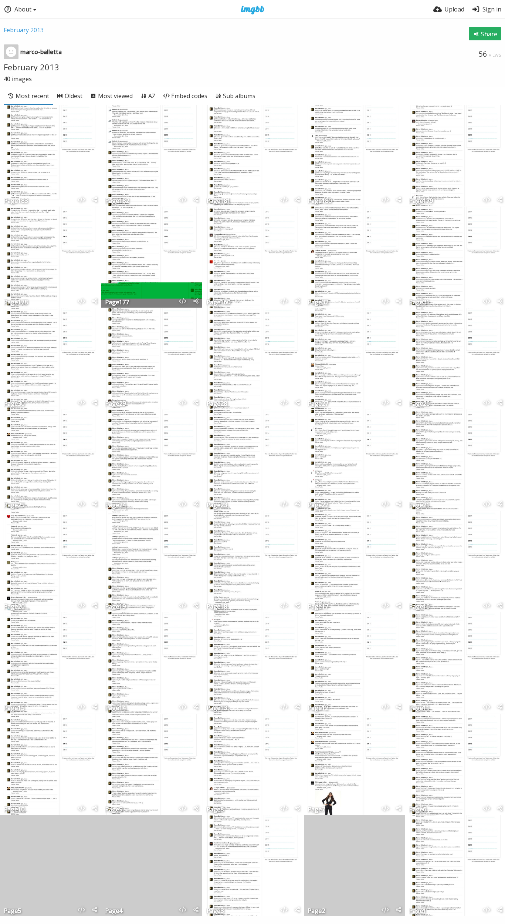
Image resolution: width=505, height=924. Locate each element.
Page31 (419, 302)
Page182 (117, 201)
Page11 (419, 708)
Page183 (16, 201)
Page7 (316, 809)
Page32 (318, 302)
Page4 (113, 911)
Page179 (421, 201)
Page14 (115, 708)
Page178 (16, 302)
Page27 (318, 404)
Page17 (318, 606)
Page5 (12, 911)
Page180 (320, 201)
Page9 (113, 809)
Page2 (316, 911)
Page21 (419, 505)
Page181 (218, 201)
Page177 (117, 302)
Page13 (216, 708)
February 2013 (24, 30)
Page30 (14, 404)
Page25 (14, 505)
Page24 (115, 505)
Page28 (216, 404)
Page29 (115, 404)
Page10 (14, 809)
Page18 (216, 606)
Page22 (318, 505)
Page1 (417, 911)
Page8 (215, 809)
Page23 (216, 505)
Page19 (115, 606)
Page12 (318, 708)
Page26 (419, 404)
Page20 (14, 606)
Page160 (218, 302)
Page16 (419, 606)
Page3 (215, 911)
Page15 (14, 708)
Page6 (417, 809)
